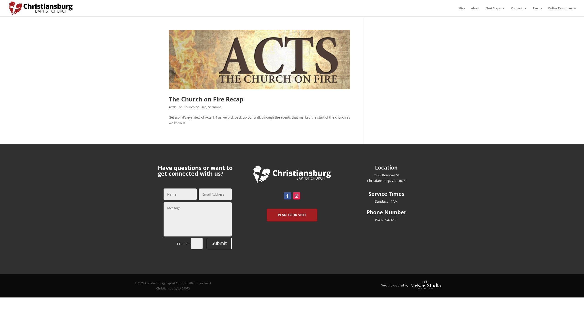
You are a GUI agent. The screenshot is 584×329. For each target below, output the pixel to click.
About (475, 8)
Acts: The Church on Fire (187, 107)
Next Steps (493, 8)
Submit (219, 243)
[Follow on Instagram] (296, 195)
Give (462, 8)
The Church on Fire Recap (206, 99)
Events (537, 8)
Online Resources (560, 8)
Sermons (215, 107)
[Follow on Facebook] (287, 195)
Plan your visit (292, 214)
